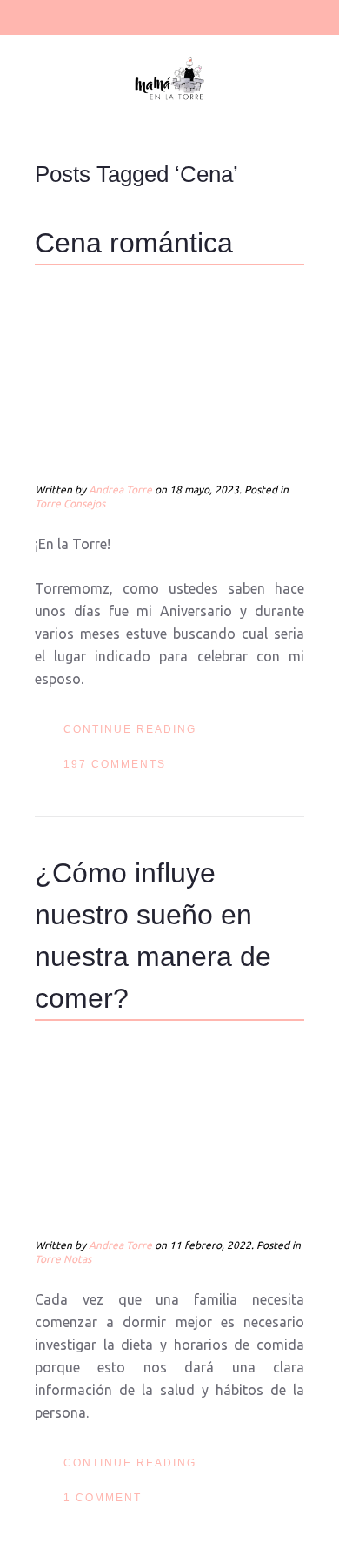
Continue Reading (129, 729)
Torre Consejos (70, 503)
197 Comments (114, 764)
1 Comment (102, 1498)
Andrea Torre (120, 489)
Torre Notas (63, 1259)
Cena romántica (134, 242)
